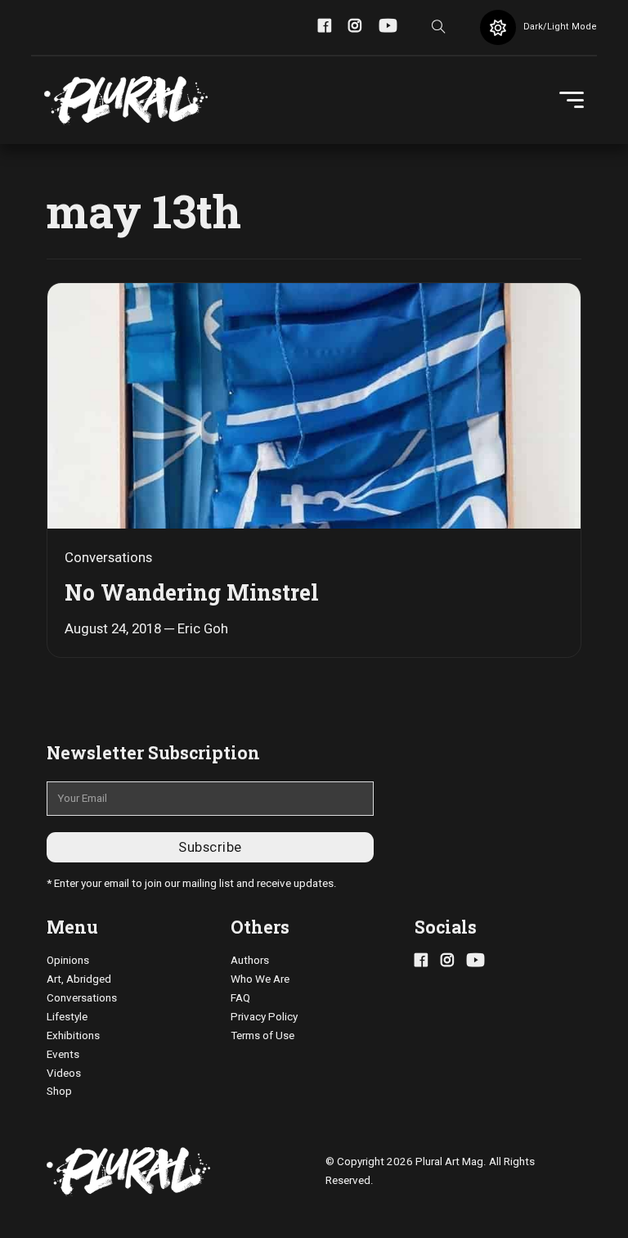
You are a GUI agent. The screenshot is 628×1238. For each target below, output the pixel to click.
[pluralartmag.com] (126, 101)
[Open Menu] (571, 100)
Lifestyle (67, 1017)
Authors (250, 960)
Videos (64, 1073)
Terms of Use (262, 1035)
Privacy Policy (264, 1017)
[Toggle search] (438, 27)
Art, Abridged (79, 979)
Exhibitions (73, 1035)
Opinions (68, 960)
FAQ (240, 998)
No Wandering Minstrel (192, 592)
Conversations (82, 998)
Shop (59, 1091)
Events (63, 1054)
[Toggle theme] (498, 28)
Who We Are (260, 979)
